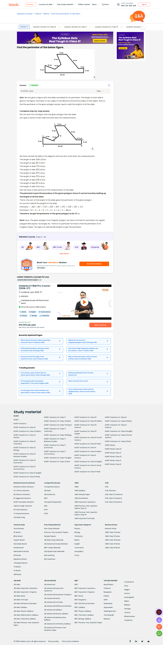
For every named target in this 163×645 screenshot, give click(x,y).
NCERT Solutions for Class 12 (25, 427)
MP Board (17, 555)
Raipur (126, 601)
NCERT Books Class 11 (113, 453)
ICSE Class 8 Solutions (113, 502)
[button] (26, 247)
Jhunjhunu (128, 620)
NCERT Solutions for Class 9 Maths (88, 451)
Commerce (79, 548)
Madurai (107, 619)
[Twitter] (142, 641)
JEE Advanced (49, 494)
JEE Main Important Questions (25, 588)
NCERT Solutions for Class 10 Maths (88, 421)
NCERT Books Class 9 (113, 460)
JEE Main (47, 490)
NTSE (46, 513)
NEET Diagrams (80, 600)
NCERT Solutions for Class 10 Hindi (88, 444)
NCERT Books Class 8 (113, 464)
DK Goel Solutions (20, 510)
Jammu (127, 612)
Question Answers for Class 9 (137, 27)
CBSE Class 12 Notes (112, 532)
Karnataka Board (20, 544)
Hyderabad (108, 603)
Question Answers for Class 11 (75, 27)
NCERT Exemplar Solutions (24, 502)
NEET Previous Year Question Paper (88, 622)
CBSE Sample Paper (82, 494)
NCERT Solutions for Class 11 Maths (57, 421)
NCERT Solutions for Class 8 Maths (118, 421)
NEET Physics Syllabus (83, 611)
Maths (46, 14)
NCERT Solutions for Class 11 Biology (58, 435)
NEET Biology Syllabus (83, 619)
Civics (77, 555)
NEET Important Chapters (85, 592)
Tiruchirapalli (109, 615)
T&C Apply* (41, 268)
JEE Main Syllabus (20, 607)
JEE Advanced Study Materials (56, 544)
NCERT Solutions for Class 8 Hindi (118, 441)
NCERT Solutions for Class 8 (116, 417)
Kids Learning (49, 555)
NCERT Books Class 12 (113, 449)
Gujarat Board (19, 540)
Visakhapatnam (110, 611)
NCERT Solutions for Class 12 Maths (27, 431)
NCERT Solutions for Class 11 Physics (58, 425)
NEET (46, 498)
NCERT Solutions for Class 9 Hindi (87, 472)
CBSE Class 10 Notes (113, 540)
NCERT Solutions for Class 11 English (57, 458)
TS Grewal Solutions (21, 513)
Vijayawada (108, 607)
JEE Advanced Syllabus (53, 610)
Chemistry (79, 536)
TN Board (17, 567)
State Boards (19, 528)
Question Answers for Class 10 (106, 27)
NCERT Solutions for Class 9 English (88, 461)
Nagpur (127, 589)
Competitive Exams (52, 487)
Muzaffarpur (108, 584)
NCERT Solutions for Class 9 (85, 447)
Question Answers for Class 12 (44, 27)
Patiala (106, 596)
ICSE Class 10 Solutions (114, 494)
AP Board (17, 532)
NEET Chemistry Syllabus (84, 615)
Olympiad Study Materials (54, 551)
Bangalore (108, 592)
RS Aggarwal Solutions (22, 498)
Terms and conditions (70, 641)
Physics (77, 528)
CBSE (76, 487)
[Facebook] (130, 641)
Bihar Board (18, 536)
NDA (45, 506)
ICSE (106, 487)
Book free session (94, 264)
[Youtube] (148, 641)
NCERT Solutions (20, 423)
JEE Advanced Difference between (58, 606)
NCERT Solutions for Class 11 (55, 417)
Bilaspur (127, 605)
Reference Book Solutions (24, 487)
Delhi (106, 600)
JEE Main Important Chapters (25, 592)
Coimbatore (129, 582)
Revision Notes (110, 528)
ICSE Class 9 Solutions (113, 498)
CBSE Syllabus (80, 490)
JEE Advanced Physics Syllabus (56, 614)
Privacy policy (53, 641)
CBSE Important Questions (85, 502)
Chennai (107, 588)
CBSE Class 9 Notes (112, 544)
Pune (126, 586)
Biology (77, 532)
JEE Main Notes (19, 596)
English (77, 544)
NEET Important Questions (85, 588)
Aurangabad (129, 597)
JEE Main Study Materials (53, 540)
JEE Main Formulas (21, 600)
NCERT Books (110, 445)
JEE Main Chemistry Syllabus (25, 619)
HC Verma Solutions (21, 490)
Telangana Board (20, 563)
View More (64, 253)
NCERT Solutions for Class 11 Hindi (57, 461)
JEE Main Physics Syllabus (23, 611)
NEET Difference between (85, 603)
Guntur (127, 593)
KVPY (46, 510)
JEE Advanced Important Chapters (57, 594)
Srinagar (127, 609)
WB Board (17, 574)
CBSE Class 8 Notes (112, 548)
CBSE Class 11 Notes (112, 536)
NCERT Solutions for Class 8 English (118, 431)
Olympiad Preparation (53, 502)
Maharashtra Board (21, 551)
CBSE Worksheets (81, 498)
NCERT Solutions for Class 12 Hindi (27, 477)
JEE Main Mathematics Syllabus (26, 615)
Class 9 (38, 14)
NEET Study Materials (52, 548)
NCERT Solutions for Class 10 (86, 417)
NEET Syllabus (80, 607)
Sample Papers (50, 536)
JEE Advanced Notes (52, 598)
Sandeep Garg (19, 517)
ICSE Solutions (110, 490)
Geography (79, 551)
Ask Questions (49, 559)
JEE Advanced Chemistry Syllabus (57, 624)
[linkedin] (136, 641)
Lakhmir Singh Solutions (23, 506)
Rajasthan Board (20, 559)
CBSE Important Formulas (85, 518)
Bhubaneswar (129, 616)
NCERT (16, 420)
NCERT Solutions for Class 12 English (27, 473)
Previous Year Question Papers (56, 532)
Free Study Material (51, 528)
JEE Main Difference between (25, 603)
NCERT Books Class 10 (113, 456)
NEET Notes (79, 596)
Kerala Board (19, 548)
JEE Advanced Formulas (53, 602)
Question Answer (25, 14)
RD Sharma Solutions (22, 494)
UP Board (17, 570)
